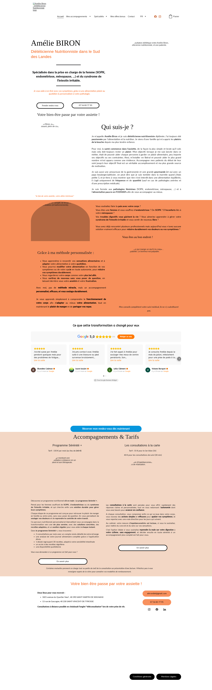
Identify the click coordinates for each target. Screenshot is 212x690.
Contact (131, 16)
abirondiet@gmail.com (157, 593)
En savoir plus (63, 561)
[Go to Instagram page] (160, 16)
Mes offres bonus (117, 16)
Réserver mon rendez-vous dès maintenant (106, 429)
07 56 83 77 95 (85, 105)
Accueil (60, 16)
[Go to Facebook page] (156, 16)
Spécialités (99, 16)
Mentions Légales (168, 677)
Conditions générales (142, 677)
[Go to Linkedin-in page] (164, 609)
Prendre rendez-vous (50, 105)
